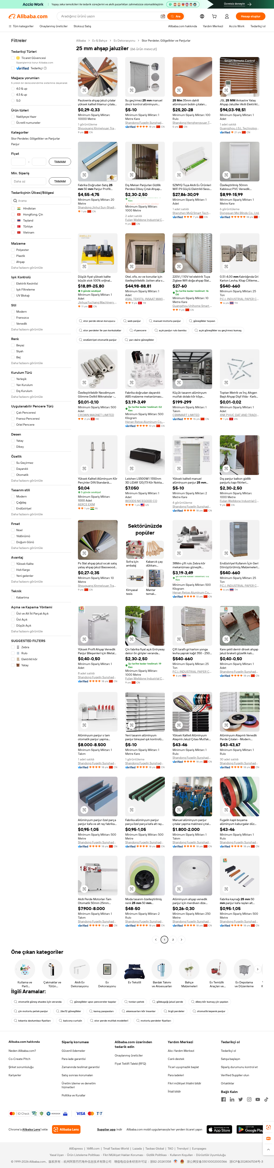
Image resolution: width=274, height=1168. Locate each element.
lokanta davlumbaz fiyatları (34, 1020)
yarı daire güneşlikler (141, 339)
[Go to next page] (181, 939)
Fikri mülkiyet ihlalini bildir (184, 1083)
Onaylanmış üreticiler (129, 1055)
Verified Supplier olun (235, 1075)
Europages (199, 1148)
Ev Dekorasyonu (124, 40)
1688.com (93, 1148)
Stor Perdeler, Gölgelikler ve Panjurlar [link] (166, 40)
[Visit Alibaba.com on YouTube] (257, 1099)
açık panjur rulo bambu (172, 330)
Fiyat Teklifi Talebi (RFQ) (130, 1063)
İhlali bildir (174, 1091)
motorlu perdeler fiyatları (156, 1020)
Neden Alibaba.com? (22, 1050)
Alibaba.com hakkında (24, 1041)
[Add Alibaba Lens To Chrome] (66, 1129)
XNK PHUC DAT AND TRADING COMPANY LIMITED (239, 415)
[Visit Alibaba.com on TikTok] (266, 1099)
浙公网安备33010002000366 (207, 1161)
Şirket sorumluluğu (21, 1067)
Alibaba (81, 40)
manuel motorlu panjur (167, 321)
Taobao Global (154, 1148)
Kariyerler (15, 1075)
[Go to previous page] (156, 939)
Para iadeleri (176, 1075)
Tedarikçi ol (228, 1050)
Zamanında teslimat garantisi (81, 1067)
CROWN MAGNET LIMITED (96, 415)
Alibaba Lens (31, 1129)
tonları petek (136, 1001)
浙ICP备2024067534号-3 (246, 1161)
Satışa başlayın (230, 1059)
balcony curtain (72, 1020)
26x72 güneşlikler (70, 1011)
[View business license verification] (176, 1161)
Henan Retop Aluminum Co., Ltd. (145, 421)
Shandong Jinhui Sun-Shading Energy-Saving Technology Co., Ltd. (98, 207)
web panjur (134, 321)
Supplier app (106, 1129)
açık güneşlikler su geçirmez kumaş (220, 330)
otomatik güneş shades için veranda (40, 1001)
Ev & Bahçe (99, 40)
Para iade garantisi (74, 1059)
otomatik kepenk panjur (211, 1011)
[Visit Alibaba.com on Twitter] (240, 1099)
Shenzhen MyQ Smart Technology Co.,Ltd (192, 213)
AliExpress (76, 1148)
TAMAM (60, 162)
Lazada (137, 1148)
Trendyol (182, 1148)
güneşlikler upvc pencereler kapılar (95, 1001)
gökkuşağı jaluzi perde (169, 1001)
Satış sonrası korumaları (77, 1075)
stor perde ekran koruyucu (99, 321)
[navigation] (41, 490)
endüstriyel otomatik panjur (100, 339)
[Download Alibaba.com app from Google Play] (251, 1129)
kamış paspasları (104, 1011)
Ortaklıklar (227, 1083)
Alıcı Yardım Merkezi (181, 1050)
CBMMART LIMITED (186, 415)
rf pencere (140, 330)
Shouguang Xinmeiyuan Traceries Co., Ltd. (98, 128)
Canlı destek (176, 1059)
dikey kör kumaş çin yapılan (211, 1001)
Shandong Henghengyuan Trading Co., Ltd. (192, 122)
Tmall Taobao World (116, 1148)
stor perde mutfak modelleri (111, 1020)
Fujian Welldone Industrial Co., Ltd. (145, 220)
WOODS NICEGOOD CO (141, 501)
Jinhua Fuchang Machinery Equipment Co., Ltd (98, 302)
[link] (268, 1127)
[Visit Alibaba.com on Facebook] (223, 1099)
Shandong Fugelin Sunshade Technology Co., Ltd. (145, 122)
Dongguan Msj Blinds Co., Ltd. (239, 213)
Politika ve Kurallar (73, 1095)
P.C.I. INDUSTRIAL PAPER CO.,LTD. (239, 299)
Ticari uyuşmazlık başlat (183, 1067)
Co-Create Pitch (19, 1059)
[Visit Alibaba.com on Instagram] (249, 1099)
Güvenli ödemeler (73, 1050)
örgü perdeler (176, 1011)
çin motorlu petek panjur (33, 1011)
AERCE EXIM (86, 504)
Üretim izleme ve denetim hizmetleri (79, 1085)
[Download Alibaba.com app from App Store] (219, 1129)
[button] (162, 16)
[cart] (215, 17)
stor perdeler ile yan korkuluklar (102, 330)
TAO (170, 1148)
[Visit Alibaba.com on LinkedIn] (232, 1099)
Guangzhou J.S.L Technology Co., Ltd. (239, 128)
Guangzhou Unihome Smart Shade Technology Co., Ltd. (192, 305)
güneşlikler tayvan (204, 321)
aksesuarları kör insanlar (141, 1011)
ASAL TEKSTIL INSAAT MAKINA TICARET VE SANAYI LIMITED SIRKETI (145, 299)
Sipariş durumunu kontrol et (239, 1067)
